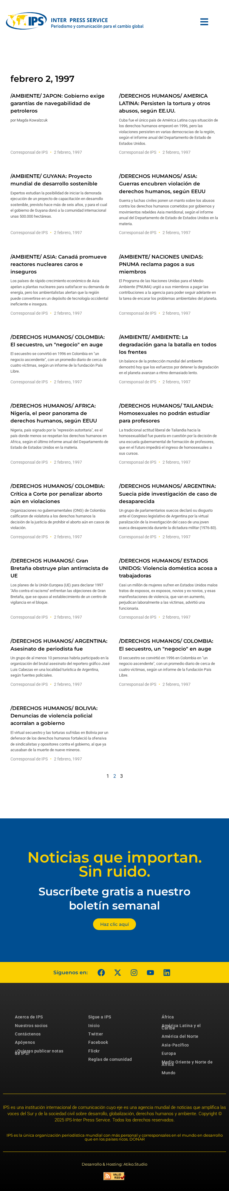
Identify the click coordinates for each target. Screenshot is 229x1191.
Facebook (98, 1042)
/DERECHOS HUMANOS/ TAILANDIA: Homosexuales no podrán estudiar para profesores (166, 413)
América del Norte (180, 1036)
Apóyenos (25, 1042)
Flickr (94, 1051)
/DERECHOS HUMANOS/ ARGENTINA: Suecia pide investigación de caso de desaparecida (168, 493)
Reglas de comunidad (110, 1059)
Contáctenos (28, 1034)
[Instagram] (133, 972)
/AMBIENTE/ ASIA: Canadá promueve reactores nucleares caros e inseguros (58, 264)
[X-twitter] (117, 972)
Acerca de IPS (29, 1017)
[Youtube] (150, 972)
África (168, 1017)
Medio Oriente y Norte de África (187, 1063)
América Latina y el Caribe (181, 1026)
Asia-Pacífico (175, 1045)
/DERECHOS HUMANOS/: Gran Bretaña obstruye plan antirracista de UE (59, 568)
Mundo (169, 1072)
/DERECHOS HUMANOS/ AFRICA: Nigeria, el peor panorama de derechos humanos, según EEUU (53, 413)
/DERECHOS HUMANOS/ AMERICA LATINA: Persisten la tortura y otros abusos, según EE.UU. (164, 103)
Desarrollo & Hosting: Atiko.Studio (114, 1164)
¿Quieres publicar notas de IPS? (39, 1052)
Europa (169, 1053)
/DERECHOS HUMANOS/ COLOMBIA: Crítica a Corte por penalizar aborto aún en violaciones (57, 493)
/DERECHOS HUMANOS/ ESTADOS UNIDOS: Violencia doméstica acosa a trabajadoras (168, 568)
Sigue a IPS (99, 1017)
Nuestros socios (31, 1025)
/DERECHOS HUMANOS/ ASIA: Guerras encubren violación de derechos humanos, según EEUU (162, 183)
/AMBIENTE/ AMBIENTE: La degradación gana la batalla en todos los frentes (167, 344)
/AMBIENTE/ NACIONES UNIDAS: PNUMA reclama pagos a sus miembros (161, 264)
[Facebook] (101, 972)
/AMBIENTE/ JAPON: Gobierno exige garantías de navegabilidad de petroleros (57, 103)
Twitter (95, 1034)
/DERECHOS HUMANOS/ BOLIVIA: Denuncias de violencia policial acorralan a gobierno (54, 715)
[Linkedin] (166, 972)
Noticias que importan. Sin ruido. (114, 864)
